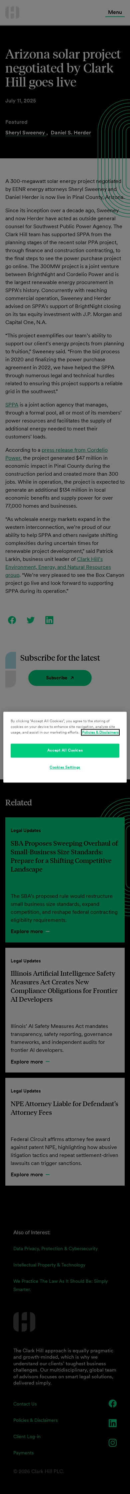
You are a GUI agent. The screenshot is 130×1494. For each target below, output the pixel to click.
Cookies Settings (65, 767)
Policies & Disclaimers (100, 732)
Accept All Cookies (65, 750)
